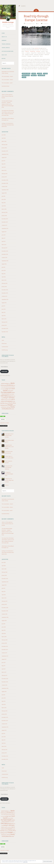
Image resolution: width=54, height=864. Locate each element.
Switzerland (42, 75)
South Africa (12, 403)
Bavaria (9, 383)
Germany (4, 40)
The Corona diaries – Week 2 (7, 79)
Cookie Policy (25, 861)
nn (38, 23)
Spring (1, 405)
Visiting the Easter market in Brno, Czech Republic (9, 446)
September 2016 (5, 260)
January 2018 (4, 215)
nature (13, 399)
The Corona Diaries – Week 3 (7, 76)
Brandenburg (10, 385)
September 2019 (5, 154)
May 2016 (3, 273)
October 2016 (4, 257)
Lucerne (40, 73)
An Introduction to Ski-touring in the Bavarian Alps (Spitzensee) (8, 125)
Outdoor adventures (7, 51)
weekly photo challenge (5, 407)
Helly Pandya (4, 118)
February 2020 (4, 144)
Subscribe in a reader (4, 422)
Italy (14, 396)
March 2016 (4, 280)
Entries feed (4, 343)
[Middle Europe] (2, 416)
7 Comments (45, 23)
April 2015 (4, 315)
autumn (3, 383)
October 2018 (4, 186)
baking (6, 383)
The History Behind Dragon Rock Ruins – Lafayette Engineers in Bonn (7, 102)
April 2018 (4, 205)
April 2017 (4, 241)
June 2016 (4, 270)
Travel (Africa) (6, 47)
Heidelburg (32, 51)
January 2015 (4, 325)
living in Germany (8, 398)
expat (9, 392)
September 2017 (5, 228)
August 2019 (4, 157)
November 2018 (5, 183)
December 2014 (5, 328)
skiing (5, 403)
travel (10, 405)
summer (5, 405)
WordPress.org (5, 349)
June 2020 (4, 134)
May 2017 (3, 238)
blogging (5, 385)
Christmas (13, 387)
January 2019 (4, 176)
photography (8, 401)
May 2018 (3, 202)
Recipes (3, 58)
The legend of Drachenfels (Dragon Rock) (8, 106)
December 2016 (5, 251)
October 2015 (4, 296)
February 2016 (4, 283)
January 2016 (4, 286)
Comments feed (5, 346)
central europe (8, 387)
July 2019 (3, 160)
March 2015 (4, 318)
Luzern (45, 73)
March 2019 (4, 170)
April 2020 (4, 138)
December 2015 (5, 289)
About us (4, 36)
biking (2, 385)
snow (8, 403)
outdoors (3, 401)
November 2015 (5, 293)
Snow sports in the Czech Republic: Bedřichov (8, 467)
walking (14, 405)
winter (13, 408)
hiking (9, 396)
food (10, 394)
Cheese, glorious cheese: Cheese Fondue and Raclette (7, 96)
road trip (2, 403)
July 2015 (3, 306)
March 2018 (4, 209)
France (12, 394)
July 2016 (3, 267)
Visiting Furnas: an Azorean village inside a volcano (9, 480)
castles (4, 386)
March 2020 (4, 141)
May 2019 (3, 164)
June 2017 (4, 235)
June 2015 (4, 309)
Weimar (27, 51)
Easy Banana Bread (5, 86)
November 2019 (5, 151)
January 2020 (4, 147)
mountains (9, 399)
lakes (2, 397)
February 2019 (4, 173)
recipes (14, 401)
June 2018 (4, 199)
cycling (6, 388)
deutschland (10, 390)
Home (3, 33)
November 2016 (5, 254)
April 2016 (4, 276)
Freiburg (38, 51)
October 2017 (4, 225)
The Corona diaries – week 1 (7, 82)
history (12, 396)
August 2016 (4, 264)
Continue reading (43, 68)
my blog (3, 123)
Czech (9, 388)
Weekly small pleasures (8, 408)
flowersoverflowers (6, 394)
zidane (3, 94)
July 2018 (3, 196)
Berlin (13, 383)
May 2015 (3, 312)
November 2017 (5, 222)
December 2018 (5, 180)
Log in (3, 340)
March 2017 (4, 244)
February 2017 (4, 247)
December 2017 (5, 218)
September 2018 (5, 189)
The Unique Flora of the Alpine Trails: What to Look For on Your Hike (8, 112)
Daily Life (4, 54)
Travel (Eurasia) (6, 44)
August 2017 (4, 231)
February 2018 (4, 212)
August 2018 (4, 193)
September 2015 (5, 299)
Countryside (3, 388)
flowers (13, 392)
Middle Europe (8, 22)
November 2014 (5, 331)
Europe (4, 392)
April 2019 (4, 167)
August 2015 (4, 302)
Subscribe (4, 371)
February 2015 (4, 322)
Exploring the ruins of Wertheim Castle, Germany (9, 435)
